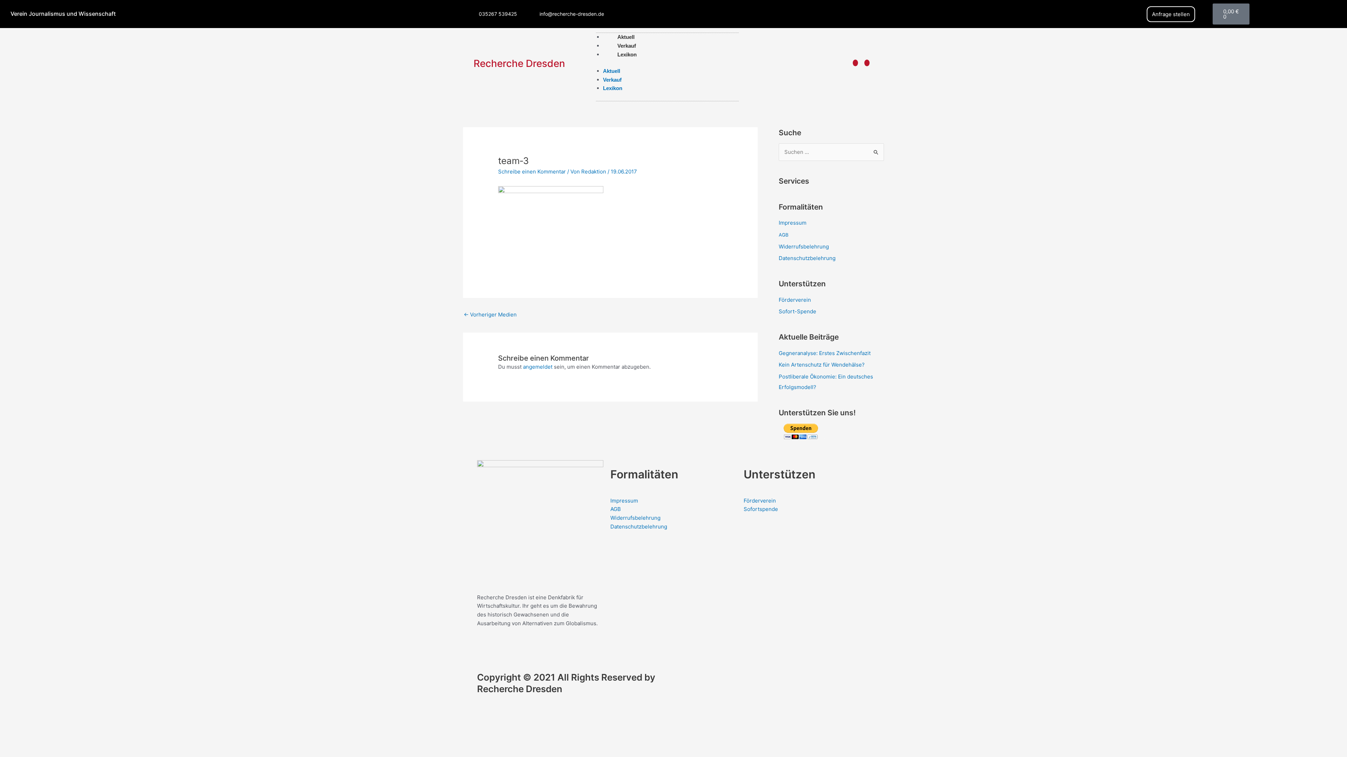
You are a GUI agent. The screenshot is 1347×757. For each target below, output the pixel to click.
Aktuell (611, 71)
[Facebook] (855, 63)
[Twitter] (867, 63)
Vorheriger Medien (490, 314)
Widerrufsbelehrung (804, 246)
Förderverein (795, 299)
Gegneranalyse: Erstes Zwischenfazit (825, 353)
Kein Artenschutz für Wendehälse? (822, 364)
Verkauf (612, 80)
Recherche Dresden (519, 63)
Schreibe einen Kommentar (532, 171)
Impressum (792, 222)
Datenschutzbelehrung (807, 258)
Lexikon (627, 54)
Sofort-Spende (797, 311)
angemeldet (537, 366)
